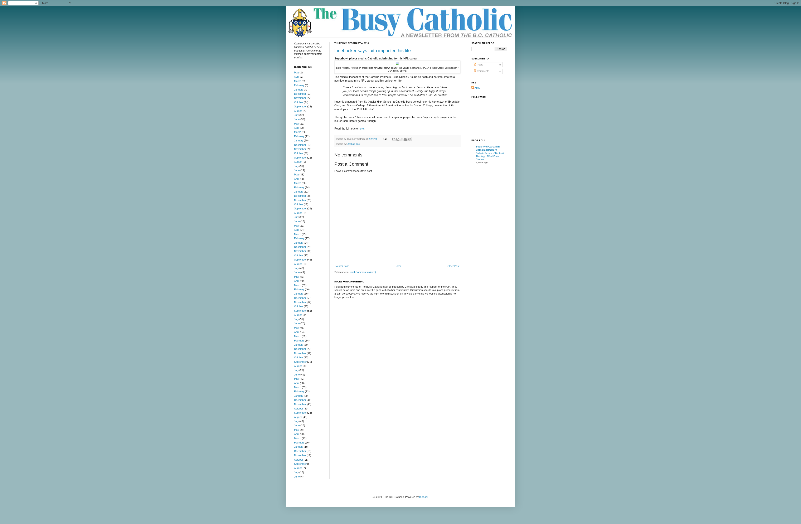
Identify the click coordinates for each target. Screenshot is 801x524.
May (296, 72)
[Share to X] (402, 139)
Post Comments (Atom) (363, 272)
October (298, 102)
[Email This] (394, 139)
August (298, 111)
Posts (479, 64)
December (300, 93)
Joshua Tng (354, 144)
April (296, 76)
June (297, 119)
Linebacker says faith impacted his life (372, 50)
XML (477, 87)
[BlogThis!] (398, 139)
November (300, 98)
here (361, 128)
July (296, 115)
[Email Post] (384, 139)
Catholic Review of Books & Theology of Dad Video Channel (490, 156)
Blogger (423, 497)
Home (398, 266)
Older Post (453, 266)
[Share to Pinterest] (410, 139)
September (300, 106)
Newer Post (342, 266)
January (298, 89)
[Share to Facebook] (406, 139)
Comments (482, 71)
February (299, 85)
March (297, 81)
